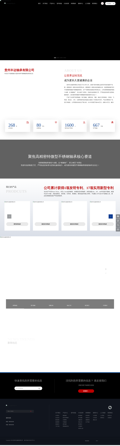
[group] (24, 347)
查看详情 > (12, 282)
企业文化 (79, 112)
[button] (9, 216)
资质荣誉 (100, 112)
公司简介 (69, 112)
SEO (97, 440)
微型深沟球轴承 (46, 224)
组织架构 (90, 112)
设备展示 (110, 112)
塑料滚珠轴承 (17, 224)
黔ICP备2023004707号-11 (29, 440)
